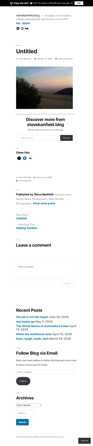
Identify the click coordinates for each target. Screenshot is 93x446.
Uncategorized (25, 181)
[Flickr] (27, 28)
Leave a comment (65, 59)
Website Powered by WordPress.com (48, 437)
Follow (23, 381)
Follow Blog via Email (36, 353)
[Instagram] (22, 28)
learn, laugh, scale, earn (32, 338)
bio (18, 23)
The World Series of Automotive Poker (42, 326)
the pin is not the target (32, 317)
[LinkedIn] (18, 28)
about (26, 23)
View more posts (44, 203)
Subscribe (66, 138)
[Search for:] (25, 413)
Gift (79, 3)
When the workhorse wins (34, 334)
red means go (25, 321)
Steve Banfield (25, 59)
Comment (67, 283)
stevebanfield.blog (27, 15)
